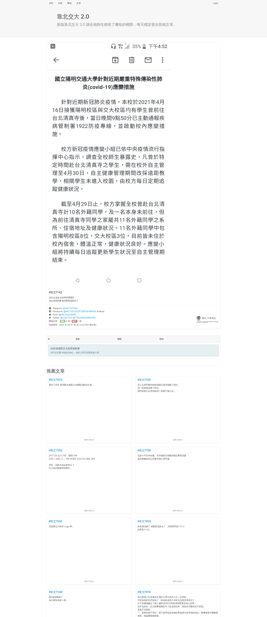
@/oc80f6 (67, 314)
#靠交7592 (144, 379)
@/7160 (70, 308)
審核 (69, 3)
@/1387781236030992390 (77, 317)
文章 (78, 3)
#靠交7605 (144, 521)
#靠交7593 (55, 450)
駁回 (75, 321)
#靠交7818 (144, 592)
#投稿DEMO (68, 352)
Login (215, 3)
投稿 (60, 3)
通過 (63, 321)
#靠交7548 (55, 592)
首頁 (51, 3)
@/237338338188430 (80, 311)
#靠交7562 (55, 521)
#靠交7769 (144, 450)
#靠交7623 (55, 379)
